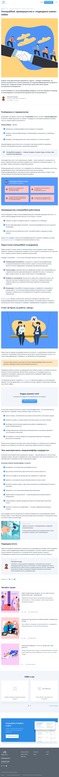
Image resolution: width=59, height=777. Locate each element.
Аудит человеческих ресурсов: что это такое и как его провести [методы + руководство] (38, 594)
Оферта (2, 775)
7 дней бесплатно (12, 736)
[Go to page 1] (28, 705)
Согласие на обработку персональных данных (32, 775)
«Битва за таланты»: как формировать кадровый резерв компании (37, 526)
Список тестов (24, 754)
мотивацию (26, 380)
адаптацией (6, 298)
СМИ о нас (23, 756)
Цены (35, 754)
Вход (42, 2)
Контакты (36, 752)
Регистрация (48, 2)
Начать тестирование (29, 401)
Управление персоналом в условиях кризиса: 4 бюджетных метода (40, 620)
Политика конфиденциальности (13, 775)
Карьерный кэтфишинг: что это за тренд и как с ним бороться (37, 646)
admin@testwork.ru (5, 758)
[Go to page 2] (30, 705)
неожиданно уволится (7, 240)
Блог (7, 8)
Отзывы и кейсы (25, 752)
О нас (47, 752)
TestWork (3, 8)
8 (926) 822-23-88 (5, 761)
